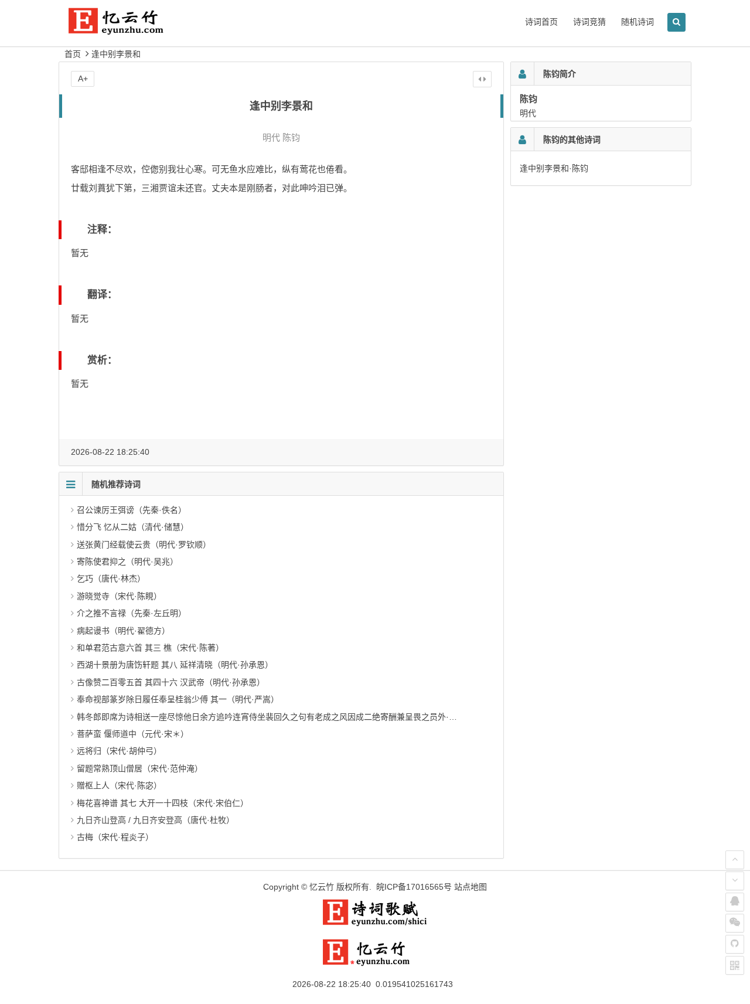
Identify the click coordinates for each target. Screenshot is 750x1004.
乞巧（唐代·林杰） (111, 578)
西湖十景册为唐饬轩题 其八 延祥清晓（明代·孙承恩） (175, 664)
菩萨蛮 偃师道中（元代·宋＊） (133, 733)
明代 (271, 137)
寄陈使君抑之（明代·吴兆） (127, 561)
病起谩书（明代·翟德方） (123, 630)
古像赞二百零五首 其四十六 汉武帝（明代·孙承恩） (171, 682)
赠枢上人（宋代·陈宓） (119, 785)
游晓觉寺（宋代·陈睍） (119, 596)
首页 (72, 54)
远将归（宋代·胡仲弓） (119, 750)
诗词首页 (541, 21)
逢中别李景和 (116, 54)
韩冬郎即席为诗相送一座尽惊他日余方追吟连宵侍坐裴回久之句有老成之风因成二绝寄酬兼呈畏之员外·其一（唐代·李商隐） (301, 716)
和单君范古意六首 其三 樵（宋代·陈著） (150, 647)
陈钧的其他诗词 (572, 139)
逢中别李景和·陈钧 (554, 168)
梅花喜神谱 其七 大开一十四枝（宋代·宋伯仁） (162, 803)
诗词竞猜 (589, 21)
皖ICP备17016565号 (414, 886)
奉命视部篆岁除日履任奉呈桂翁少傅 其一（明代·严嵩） (178, 699)
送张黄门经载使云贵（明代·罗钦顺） (144, 544)
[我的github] (734, 944)
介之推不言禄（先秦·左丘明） (131, 613)
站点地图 (470, 886)
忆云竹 (321, 886)
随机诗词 (637, 21)
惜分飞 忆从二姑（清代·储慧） (133, 527)
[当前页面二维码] (734, 965)
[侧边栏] (482, 79)
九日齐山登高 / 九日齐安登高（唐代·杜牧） (155, 820)
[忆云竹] (128, 30)
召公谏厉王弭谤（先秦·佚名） (131, 510)
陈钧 (291, 137)
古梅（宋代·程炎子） (115, 837)
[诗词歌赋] (375, 923)
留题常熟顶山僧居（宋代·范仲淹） (140, 768)
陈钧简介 (559, 74)
